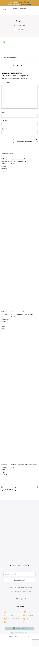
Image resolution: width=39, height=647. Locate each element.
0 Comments (19, 30)
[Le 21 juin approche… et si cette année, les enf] (10, 548)
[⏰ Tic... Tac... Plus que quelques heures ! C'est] (10, 532)
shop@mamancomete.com (21, 592)
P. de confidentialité (14, 618)
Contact (29, 615)
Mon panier (30, 612)
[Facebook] (13, 597)
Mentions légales (13, 622)
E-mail (4, 121)
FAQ (27, 618)
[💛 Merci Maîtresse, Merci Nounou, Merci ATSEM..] (29, 548)
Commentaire (7, 82)
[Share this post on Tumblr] (25, 63)
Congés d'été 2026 (24, 2)
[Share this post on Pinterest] (21, 63)
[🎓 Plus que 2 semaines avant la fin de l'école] (29, 532)
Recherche (9, 489)
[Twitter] (17, 597)
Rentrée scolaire (26, 4)
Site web (4, 129)
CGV (28, 622)
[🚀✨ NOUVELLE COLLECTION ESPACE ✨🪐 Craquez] (29, 516)
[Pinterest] (26, 597)
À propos (9, 615)
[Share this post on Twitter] (17, 63)
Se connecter (21, 628)
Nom (4, 112)
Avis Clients (11, 612)
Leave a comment (10, 58)
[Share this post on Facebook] (13, 63)
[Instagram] (22, 597)
